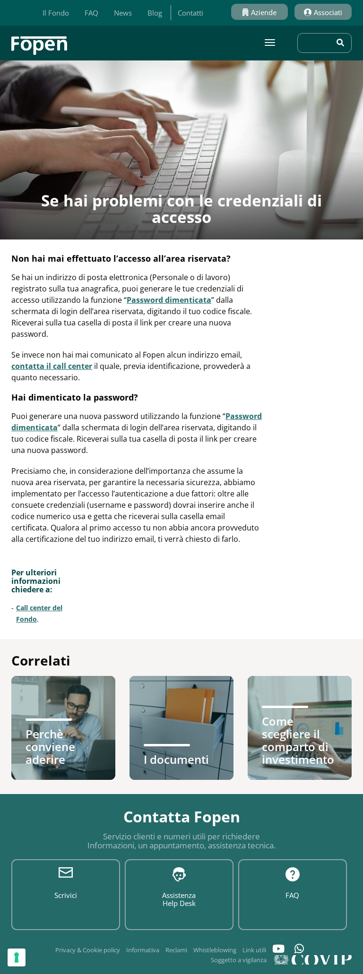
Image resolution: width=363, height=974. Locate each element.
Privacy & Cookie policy (87, 950)
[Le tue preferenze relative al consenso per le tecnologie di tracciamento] (17, 957)
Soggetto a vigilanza (239, 960)
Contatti (190, 12)
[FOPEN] (39, 42)
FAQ (91, 12)
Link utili (254, 950)
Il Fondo (56, 12)
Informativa (142, 950)
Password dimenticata (169, 300)
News (123, 12)
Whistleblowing (214, 950)
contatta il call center (51, 366)
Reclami (176, 950)
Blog (154, 12)
